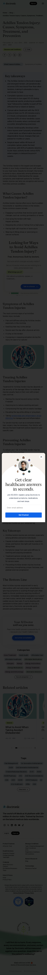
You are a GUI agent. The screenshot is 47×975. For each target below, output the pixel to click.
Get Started (23, 515)
